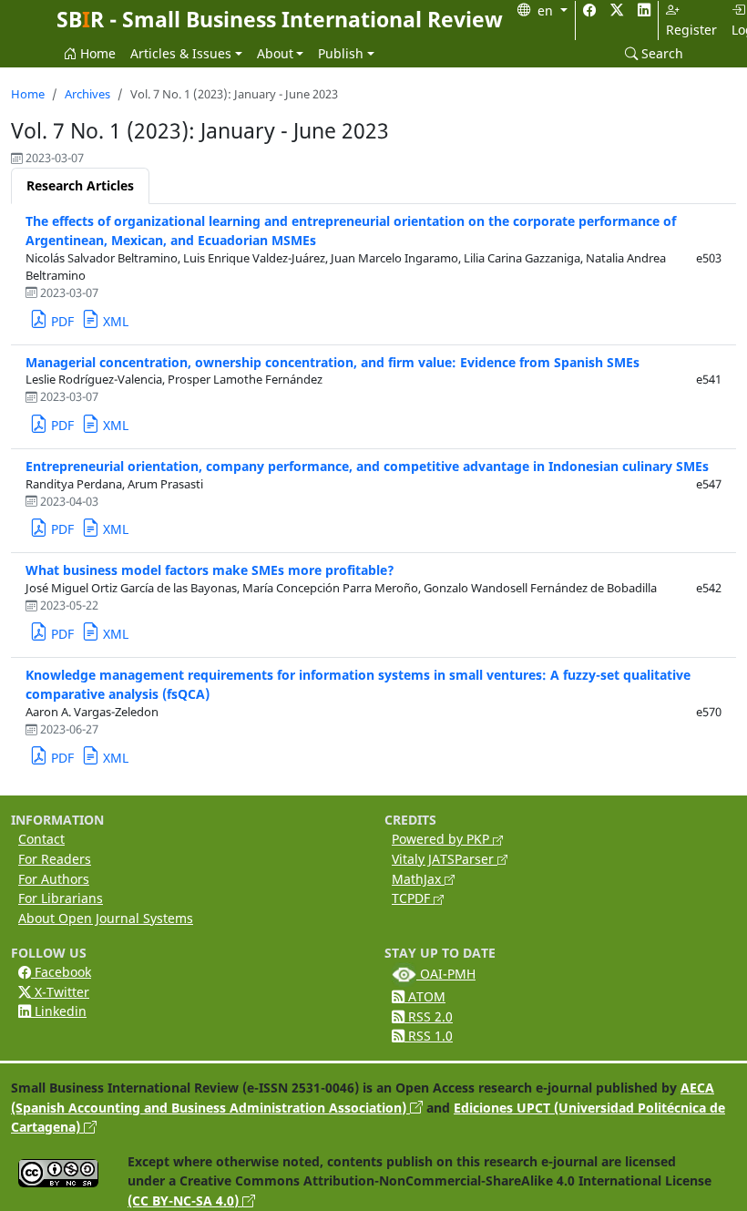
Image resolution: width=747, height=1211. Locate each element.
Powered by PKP (442, 838)
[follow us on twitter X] (616, 11)
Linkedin (59, 1011)
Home (96, 53)
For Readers (54, 858)
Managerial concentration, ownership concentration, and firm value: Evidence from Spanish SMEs (333, 362)
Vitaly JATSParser (444, 858)
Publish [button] (340, 53)
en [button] (547, 10)
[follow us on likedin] (644, 11)
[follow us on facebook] (589, 11)
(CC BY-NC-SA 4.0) (185, 1200)
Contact (41, 838)
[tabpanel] (373, 492)
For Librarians (60, 898)
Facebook (61, 971)
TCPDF (413, 898)
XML (113, 321)
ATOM (424, 996)
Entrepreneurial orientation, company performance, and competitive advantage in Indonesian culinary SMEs (367, 466)
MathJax (418, 879)
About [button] (275, 53)
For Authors (53, 879)
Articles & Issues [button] (180, 53)
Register (691, 29)
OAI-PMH (446, 973)
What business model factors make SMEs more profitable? (210, 570)
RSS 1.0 (428, 1035)
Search (660, 53)
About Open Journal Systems (105, 918)
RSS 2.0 (428, 1016)
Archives (87, 94)
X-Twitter (60, 992)
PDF (60, 321)
